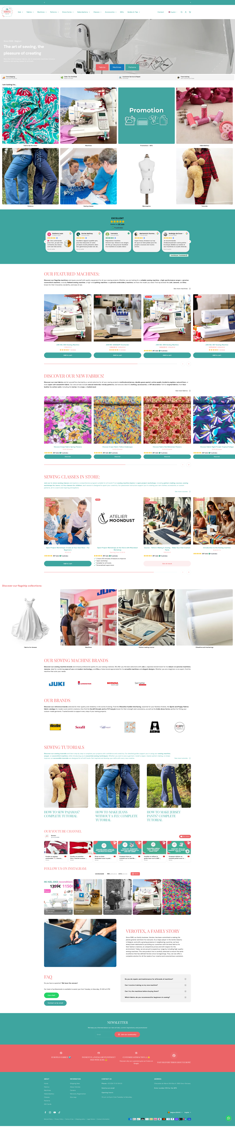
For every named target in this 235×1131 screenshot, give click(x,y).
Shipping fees (75, 1083)
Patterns (53, 12)
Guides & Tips (133, 12)
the (73, 387)
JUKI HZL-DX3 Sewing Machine (67, 345)
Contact (161, 12)
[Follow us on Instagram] (50, 1112)
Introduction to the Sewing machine (217, 548)
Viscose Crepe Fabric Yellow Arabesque (117, 447)
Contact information (103, 1119)
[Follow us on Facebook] (45, 1112)
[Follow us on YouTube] (54, 1112)
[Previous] (44, 2)
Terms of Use (69, 1119)
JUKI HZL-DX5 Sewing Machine (167, 345)
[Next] (190, 2)
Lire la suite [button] (51, 249)
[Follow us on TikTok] (59, 1112)
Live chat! (51, 995)
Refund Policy (48, 1119)
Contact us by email (55, 1003)
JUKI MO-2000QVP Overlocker (117, 345)
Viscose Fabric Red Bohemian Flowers (167, 447)
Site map (73, 1097)
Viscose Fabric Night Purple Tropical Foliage (217, 447)
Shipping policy (80, 1119)
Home (46, 1083)
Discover (68, 456)
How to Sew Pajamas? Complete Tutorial (62, 814)
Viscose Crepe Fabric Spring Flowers (68, 447)
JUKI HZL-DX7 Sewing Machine (216, 345)
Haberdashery (82, 12)
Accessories (110, 12)
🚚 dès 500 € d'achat (117, 2)
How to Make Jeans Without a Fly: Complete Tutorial (116, 816)
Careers (73, 1090)
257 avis (121, 224)
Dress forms (67, 12)
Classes (97, 12)
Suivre (137, 873)
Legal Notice (91, 1119)
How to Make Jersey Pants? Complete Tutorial (163, 816)
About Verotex (75, 1087)
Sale (19, 12)
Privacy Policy (59, 1119)
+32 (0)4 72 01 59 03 (114, 1083)
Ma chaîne (186, 836)
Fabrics (29, 12)
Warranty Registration (78, 1094)
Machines (41, 12)
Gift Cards (47, 1104)
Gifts (122, 12)
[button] (173, 12)
